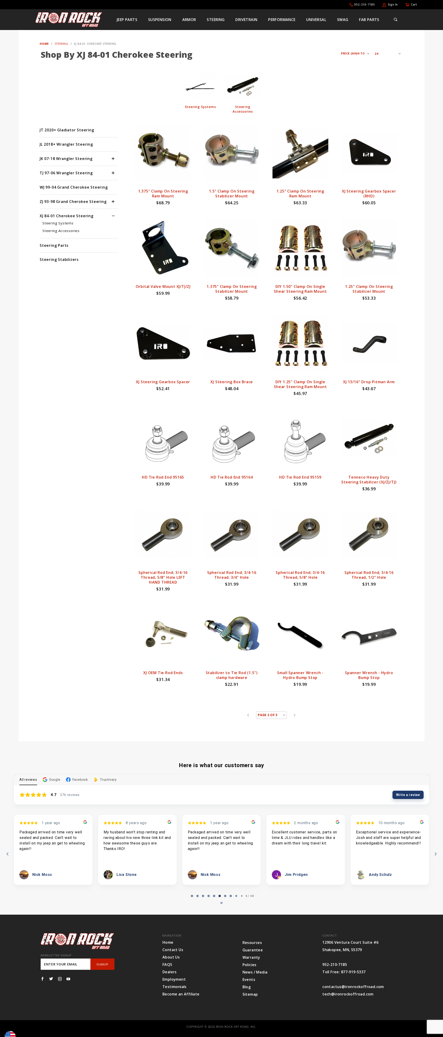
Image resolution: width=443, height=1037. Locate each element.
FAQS (167, 964)
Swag (342, 19)
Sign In (393, 4)
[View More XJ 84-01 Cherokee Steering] (113, 216)
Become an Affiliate (181, 994)
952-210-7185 (364, 4)
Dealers (169, 971)
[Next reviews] (435, 854)
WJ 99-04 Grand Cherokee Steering (74, 187)
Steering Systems (58, 223)
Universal (316, 19)
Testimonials (174, 986)
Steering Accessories (61, 230)
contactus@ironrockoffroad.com (353, 986)
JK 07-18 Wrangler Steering (66, 158)
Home (168, 942)
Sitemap (250, 994)
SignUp (102, 964)
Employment (174, 979)
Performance (281, 19)
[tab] (192, 896)
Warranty (251, 957)
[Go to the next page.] (294, 715)
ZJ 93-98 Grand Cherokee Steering (73, 201)
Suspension (159, 19)
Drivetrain (246, 19)
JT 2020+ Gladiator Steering (67, 130)
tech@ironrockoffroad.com (348, 994)
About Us (171, 957)
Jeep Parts (127, 19)
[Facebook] (42, 979)
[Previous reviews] (7, 854)
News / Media (255, 972)
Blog (246, 986)
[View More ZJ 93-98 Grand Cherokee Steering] (113, 201)
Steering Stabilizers (59, 259)
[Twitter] (51, 979)
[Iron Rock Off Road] (68, 19)
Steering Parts (54, 245)
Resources (252, 942)
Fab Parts (369, 19)
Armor (189, 19)
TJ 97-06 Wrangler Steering (66, 172)
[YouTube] (68, 979)
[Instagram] (60, 979)
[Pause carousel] (221, 903)
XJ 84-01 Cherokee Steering (66, 215)
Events (248, 979)
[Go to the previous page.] (248, 715)
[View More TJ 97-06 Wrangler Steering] (113, 173)
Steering (215, 19)
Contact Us (172, 949)
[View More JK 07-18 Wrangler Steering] (113, 158)
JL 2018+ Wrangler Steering (66, 144)
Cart (414, 4)
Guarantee (252, 950)
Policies (249, 964)
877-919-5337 (353, 971)
